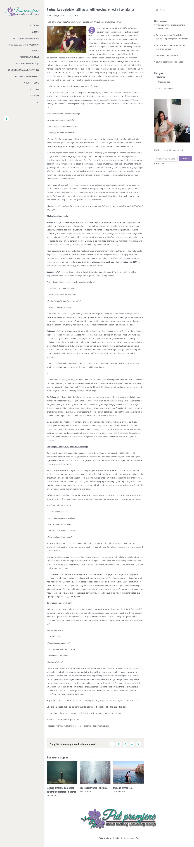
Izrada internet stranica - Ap (125, 838)
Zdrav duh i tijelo (164, 88)
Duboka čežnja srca (89, 788)
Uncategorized (163, 82)
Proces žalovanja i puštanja (60, 788)
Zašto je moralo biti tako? (167, 55)
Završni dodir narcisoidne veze (169, 62)
